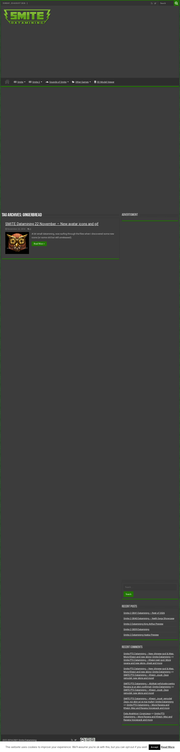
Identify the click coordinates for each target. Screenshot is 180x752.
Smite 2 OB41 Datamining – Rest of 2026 (144, 613)
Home (7, 81)
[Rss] (151, 3)
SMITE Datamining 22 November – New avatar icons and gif (51, 224)
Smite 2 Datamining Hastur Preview (141, 634)
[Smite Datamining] (27, 16)
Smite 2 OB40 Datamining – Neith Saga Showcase (149, 618)
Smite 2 (36, 82)
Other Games (82, 82)
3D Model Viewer (105, 82)
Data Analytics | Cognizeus (137, 713)
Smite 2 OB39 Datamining (136, 629)
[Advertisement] (112, 49)
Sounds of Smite (57, 82)
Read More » (39, 244)
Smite (20, 82)
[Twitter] (155, 3)
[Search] (176, 3)
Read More (168, 747)
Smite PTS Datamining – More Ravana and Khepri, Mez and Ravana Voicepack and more (148, 716)
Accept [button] (154, 747)
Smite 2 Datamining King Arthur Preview (143, 624)
